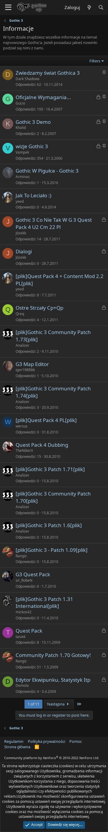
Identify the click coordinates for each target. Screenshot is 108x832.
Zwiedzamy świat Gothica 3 (48, 72)
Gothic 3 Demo (33, 121)
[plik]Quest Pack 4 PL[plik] (46, 420)
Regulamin (13, 741)
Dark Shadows (28, 78)
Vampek (22, 152)
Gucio (20, 103)
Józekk (21, 233)
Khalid (21, 127)
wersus (22, 426)
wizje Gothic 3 (32, 146)
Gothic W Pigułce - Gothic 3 (47, 170)
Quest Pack (29, 630)
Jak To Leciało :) (33, 195)
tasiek (21, 636)
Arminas (23, 176)
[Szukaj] (101, 7)
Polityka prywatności (46, 741)
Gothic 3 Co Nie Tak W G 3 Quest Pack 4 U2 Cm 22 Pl (54, 223)
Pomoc (75, 741)
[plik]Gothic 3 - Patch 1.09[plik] (52, 549)
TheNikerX (24, 450)
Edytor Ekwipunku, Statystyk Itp (53, 679)
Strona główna (17, 746)
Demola (22, 685)
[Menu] (8, 7)
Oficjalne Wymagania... (43, 97)
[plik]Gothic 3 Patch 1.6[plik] (49, 525)
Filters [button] (94, 61)
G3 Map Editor (32, 364)
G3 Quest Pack (33, 574)
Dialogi (24, 251)
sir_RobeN (24, 580)
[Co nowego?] (89, 7)
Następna (56, 704)
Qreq (20, 313)
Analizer (22, 345)
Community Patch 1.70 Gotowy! (53, 655)
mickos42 (24, 612)
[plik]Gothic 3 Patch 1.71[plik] (50, 469)
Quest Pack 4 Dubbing (42, 444)
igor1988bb (25, 369)
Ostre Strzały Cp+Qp (39, 307)
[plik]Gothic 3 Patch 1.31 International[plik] (44, 603)
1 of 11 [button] (33, 704)
